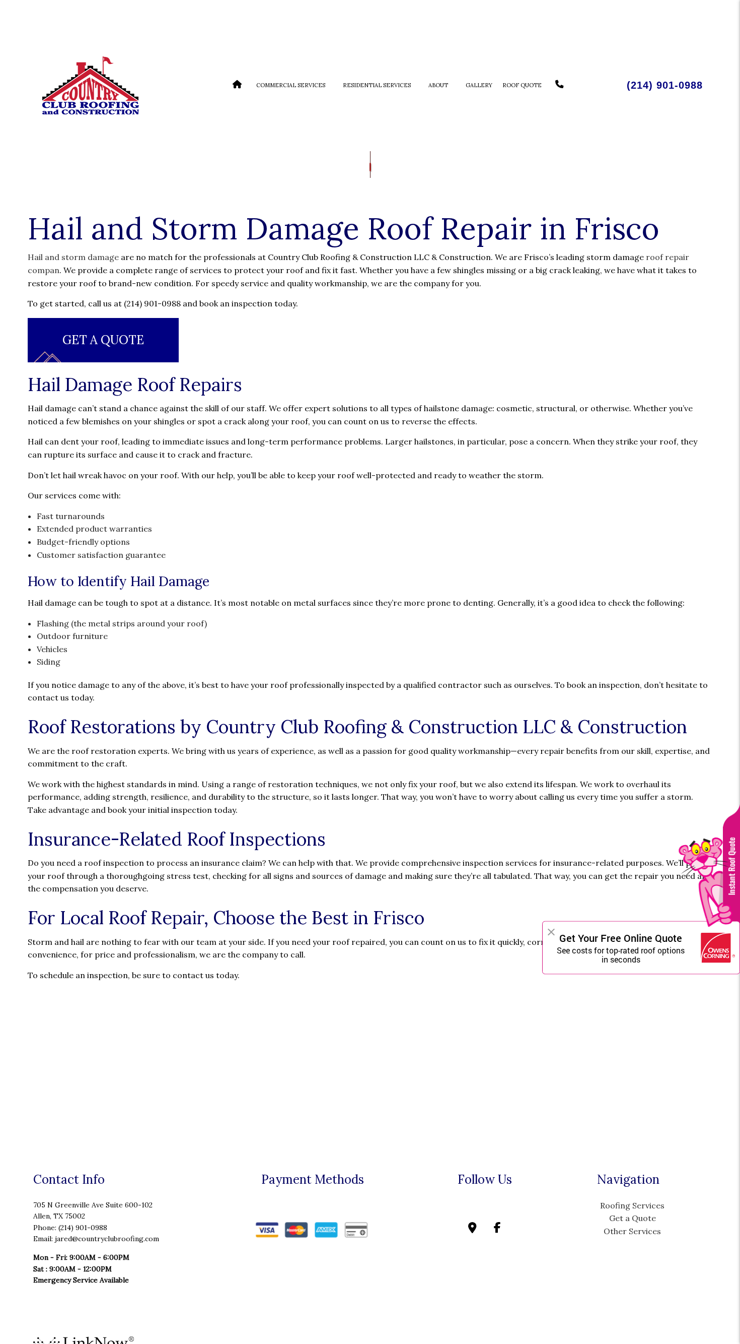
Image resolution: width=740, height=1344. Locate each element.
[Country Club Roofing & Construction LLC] (90, 84)
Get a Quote (632, 1218)
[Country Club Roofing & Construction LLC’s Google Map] (472, 1229)
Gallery (479, 85)
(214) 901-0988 (665, 85)
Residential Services (377, 85)
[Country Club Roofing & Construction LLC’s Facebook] (497, 1229)
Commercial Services (290, 85)
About (438, 85)
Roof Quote (522, 85)
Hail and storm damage (73, 257)
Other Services (632, 1231)
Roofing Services (632, 1205)
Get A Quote (103, 340)
